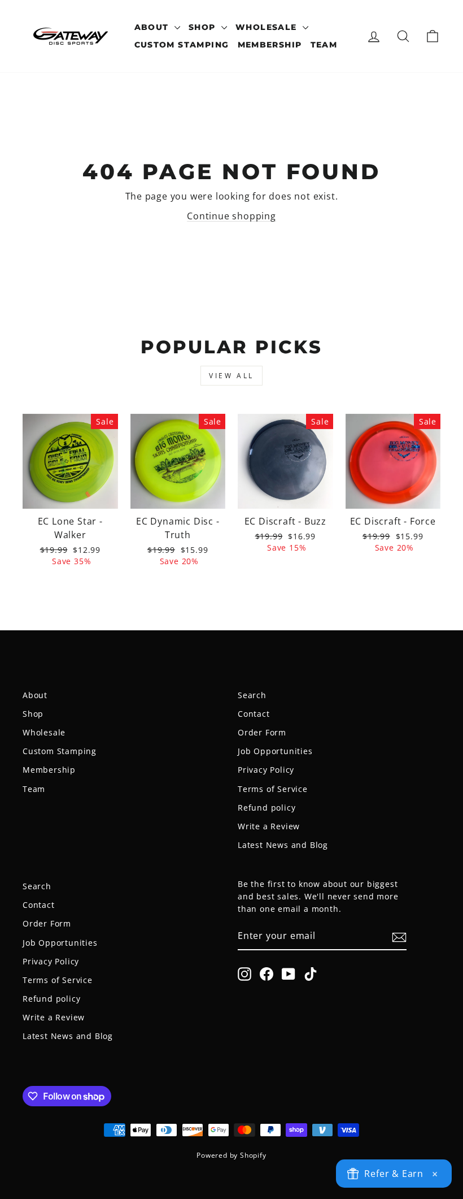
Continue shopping (231, 216)
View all (231, 375)
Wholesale (267, 27)
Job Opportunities (275, 751)
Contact (254, 713)
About (153, 27)
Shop (204, 27)
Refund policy (266, 807)
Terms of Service (273, 789)
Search (252, 695)
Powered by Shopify (231, 1155)
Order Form (262, 732)
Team (324, 45)
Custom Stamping (181, 45)
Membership (270, 45)
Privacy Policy (266, 769)
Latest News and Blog (283, 844)
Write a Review (269, 826)
